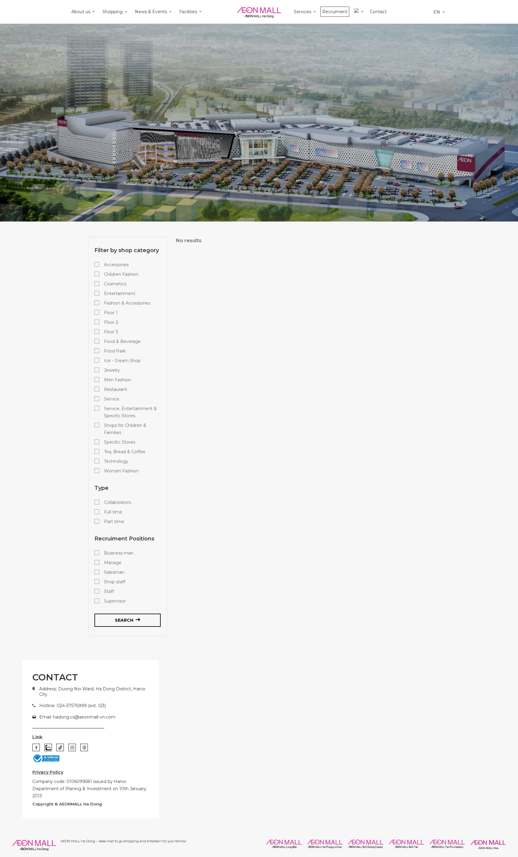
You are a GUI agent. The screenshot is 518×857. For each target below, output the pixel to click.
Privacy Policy (47, 772)
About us (80, 11)
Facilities (188, 11)
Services (302, 11)
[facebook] (36, 747)
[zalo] (48, 747)
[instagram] (72, 747)
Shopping (113, 11)
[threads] (84, 747)
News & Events (151, 11)
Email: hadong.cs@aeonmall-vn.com (77, 717)
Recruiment (334, 11)
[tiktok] (60, 747)
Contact (378, 11)
